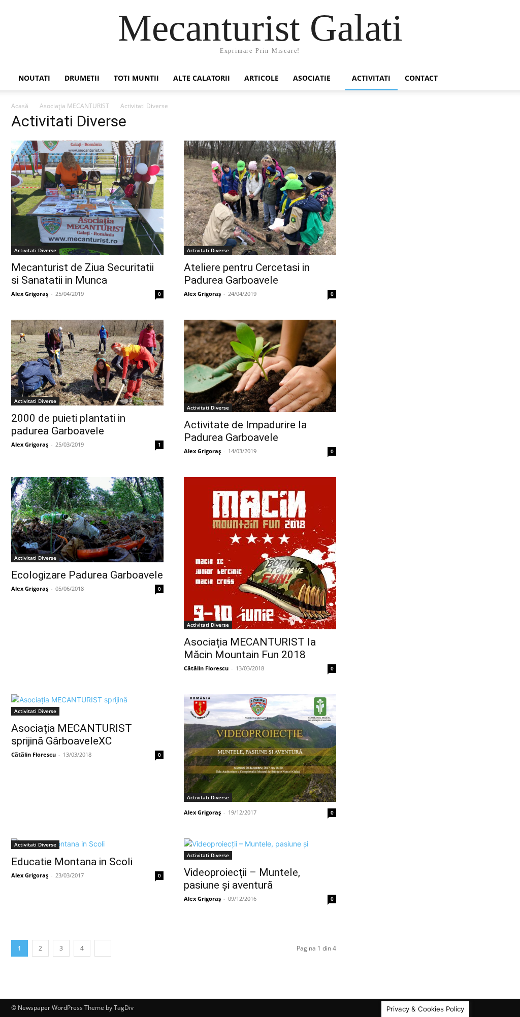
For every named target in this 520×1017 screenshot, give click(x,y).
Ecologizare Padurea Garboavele (87, 575)
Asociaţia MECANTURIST (74, 105)
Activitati (371, 78)
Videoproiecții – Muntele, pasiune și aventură (242, 878)
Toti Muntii (136, 78)
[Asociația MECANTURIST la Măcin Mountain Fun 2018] (260, 553)
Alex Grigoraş (29, 293)
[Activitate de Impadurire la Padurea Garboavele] (260, 366)
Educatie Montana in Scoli (72, 862)
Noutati (34, 78)
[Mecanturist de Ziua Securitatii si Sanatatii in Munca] (87, 198)
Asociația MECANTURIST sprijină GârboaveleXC (71, 734)
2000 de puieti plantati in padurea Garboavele (68, 424)
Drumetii (82, 78)
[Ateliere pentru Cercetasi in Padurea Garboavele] (260, 198)
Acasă (19, 105)
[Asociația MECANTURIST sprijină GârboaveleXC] (87, 705)
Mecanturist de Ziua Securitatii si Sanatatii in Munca (82, 273)
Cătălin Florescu (206, 668)
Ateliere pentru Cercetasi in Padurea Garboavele (247, 273)
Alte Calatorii (201, 78)
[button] (496, 79)
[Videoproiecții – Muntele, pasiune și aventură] (260, 849)
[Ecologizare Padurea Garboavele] (87, 520)
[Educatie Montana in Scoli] (87, 843)
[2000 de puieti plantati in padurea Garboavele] (87, 362)
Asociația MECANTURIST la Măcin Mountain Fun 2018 (250, 648)
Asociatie (312, 78)
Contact (421, 78)
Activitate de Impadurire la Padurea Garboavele (245, 431)
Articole (261, 78)
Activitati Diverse (35, 250)
